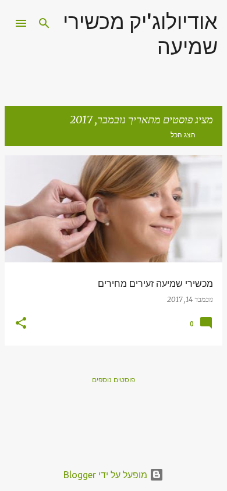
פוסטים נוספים (113, 379)
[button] (21, 324)
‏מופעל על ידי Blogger (106, 474)
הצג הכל (183, 134)
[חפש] (44, 23)
